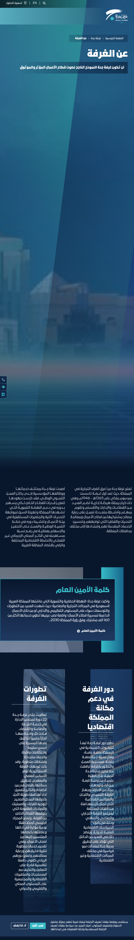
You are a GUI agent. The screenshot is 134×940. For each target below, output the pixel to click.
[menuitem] (35, 3)
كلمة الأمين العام (93, 631)
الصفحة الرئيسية (114, 38)
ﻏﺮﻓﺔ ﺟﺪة (96, 38)
